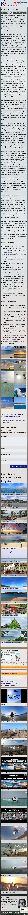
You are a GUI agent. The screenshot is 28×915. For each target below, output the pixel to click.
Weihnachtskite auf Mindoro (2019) (10, 588)
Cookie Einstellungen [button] (20, 914)
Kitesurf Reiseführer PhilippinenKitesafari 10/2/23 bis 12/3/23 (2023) (11, 560)
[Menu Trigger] (26, 2)
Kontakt (15, 683)
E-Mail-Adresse (6, 454)
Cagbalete (9, 252)
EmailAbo (9, 681)
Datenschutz (9, 914)
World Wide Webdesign (8, 685)
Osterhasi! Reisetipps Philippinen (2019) (11, 615)
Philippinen (14, 420)
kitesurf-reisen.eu (13, 912)
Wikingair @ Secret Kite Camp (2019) (10, 602)
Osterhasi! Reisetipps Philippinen (12, 414)
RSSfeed (19, 13)
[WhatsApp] (14, 681)
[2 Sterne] (23, 911)
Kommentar (5, 436)
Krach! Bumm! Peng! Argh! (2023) (10, 507)
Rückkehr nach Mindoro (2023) (9, 548)
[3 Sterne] (24, 911)
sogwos (22, 13)
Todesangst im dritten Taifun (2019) (10, 575)
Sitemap (3, 681)
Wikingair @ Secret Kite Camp (11, 416)
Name (3, 448)
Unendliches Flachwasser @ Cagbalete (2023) (12, 494)
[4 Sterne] (26, 911)
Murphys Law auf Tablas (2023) (9, 521)
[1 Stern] (21, 911)
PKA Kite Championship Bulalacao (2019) (11, 642)
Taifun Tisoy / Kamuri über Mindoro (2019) (12, 628)
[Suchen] (25, 677)
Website (3, 460)
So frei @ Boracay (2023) (7, 534)
